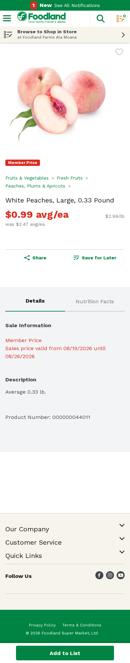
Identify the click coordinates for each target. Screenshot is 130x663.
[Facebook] (99, 577)
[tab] (35, 302)
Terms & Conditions (81, 625)
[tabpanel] (65, 368)
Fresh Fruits (70, 178)
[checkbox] (119, 53)
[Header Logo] (40, 19)
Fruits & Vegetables (27, 178)
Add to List (65, 653)
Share (39, 257)
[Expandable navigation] (7, 18)
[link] (95, 257)
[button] (100, 19)
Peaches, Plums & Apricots (35, 186)
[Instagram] (110, 577)
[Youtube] (121, 577)
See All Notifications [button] (77, 5)
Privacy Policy (42, 625)
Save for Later (99, 257)
